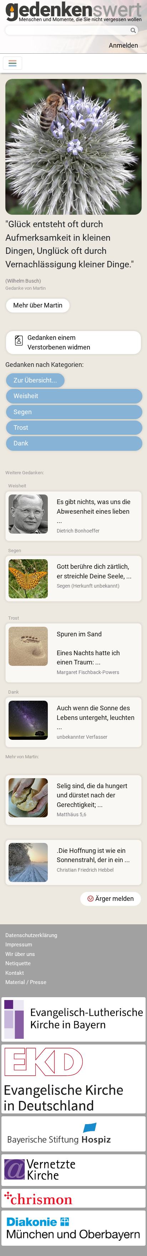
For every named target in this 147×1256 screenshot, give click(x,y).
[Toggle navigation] (12, 63)
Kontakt (14, 973)
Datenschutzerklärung (31, 935)
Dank (21, 443)
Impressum (18, 944)
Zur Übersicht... (35, 380)
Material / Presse (25, 982)
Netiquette (18, 963)
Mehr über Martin (37, 305)
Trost (21, 427)
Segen (23, 412)
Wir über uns (20, 954)
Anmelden (123, 45)
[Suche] (131, 30)
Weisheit (26, 396)
